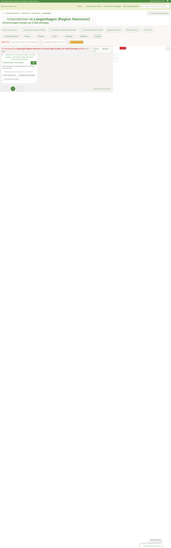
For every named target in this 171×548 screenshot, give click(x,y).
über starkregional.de (131, 6)
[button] (6, 88)
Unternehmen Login (155, 1)
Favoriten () (152, 546)
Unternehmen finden (93, 6)
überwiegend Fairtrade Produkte (93, 30)
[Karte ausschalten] (168, 49)
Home (80, 6)
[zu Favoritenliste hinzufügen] (4, 56)
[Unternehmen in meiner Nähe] (115, 60)
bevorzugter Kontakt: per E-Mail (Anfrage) (24, 42)
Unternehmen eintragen (112, 6)
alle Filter (97, 36)
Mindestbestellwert (132, 30)
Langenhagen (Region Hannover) (53, 42)
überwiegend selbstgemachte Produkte (64, 30)
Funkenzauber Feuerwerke (13, 63)
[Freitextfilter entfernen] (164, 6)
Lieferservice (148, 30)
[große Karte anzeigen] (115, 55)
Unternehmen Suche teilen (101, 89)
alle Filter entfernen (77, 42)
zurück (124, 48)
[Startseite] (2, 13)
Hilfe (163, 1)
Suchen (168, 6)
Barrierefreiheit (155, 540)
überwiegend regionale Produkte (35, 30)
